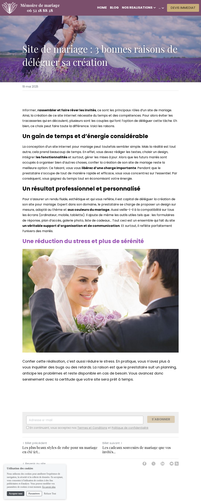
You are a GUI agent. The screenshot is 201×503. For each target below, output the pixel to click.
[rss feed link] (177, 464)
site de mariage (159, 110)
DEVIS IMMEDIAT (183, 7)
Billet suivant (111, 443)
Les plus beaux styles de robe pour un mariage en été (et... (60, 449)
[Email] (172, 464)
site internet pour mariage (72, 146)
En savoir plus (49, 487)
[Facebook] (144, 464)
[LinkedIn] (162, 464)
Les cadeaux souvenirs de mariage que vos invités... (136, 449)
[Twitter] (153, 464)
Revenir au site (35, 464)
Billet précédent (36, 443)
